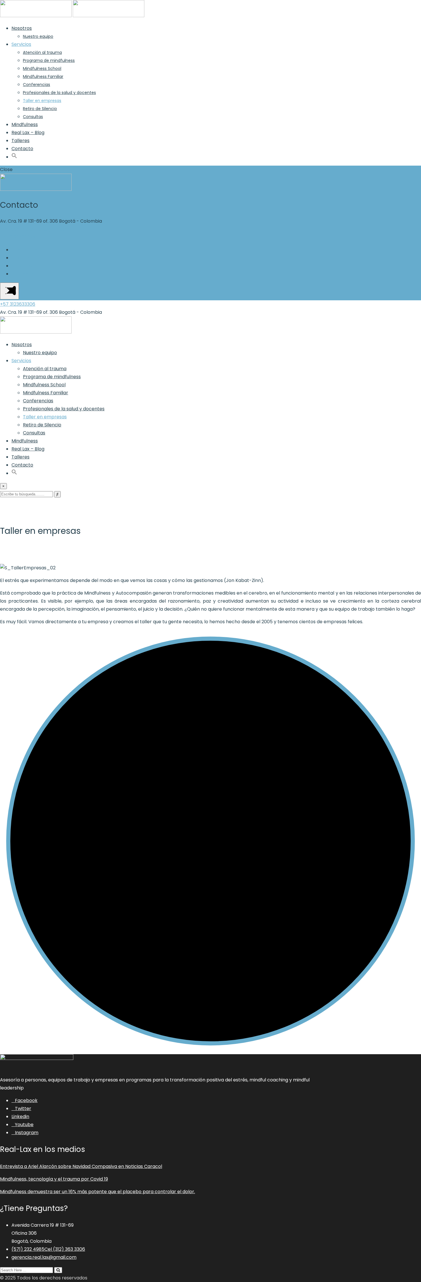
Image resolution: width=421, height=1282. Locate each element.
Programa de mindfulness (49, 60)
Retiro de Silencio (40, 108)
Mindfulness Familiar (43, 76)
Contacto (22, 148)
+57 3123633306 (17, 237)
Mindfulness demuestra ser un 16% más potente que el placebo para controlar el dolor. (97, 1191)
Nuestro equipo (38, 36)
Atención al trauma (42, 52)
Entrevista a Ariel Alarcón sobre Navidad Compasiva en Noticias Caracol (81, 1166)
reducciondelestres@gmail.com (36, 229)
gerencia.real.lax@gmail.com (43, 1257)
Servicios (21, 44)
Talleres (20, 140)
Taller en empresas (42, 100)
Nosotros (21, 28)
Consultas (33, 116)
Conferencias (36, 84)
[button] (14, 157)
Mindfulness (24, 124)
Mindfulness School (42, 68)
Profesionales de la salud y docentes (59, 92)
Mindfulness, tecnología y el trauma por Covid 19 (54, 1179)
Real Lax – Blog (27, 132)
